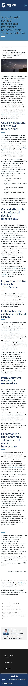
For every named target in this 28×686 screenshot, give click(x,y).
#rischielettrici (14, 613)
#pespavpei (5, 613)
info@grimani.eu (8, 668)
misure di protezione (19, 268)
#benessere (5, 604)
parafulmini (4, 274)
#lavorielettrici (15, 607)
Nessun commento (7, 57)
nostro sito (4, 114)
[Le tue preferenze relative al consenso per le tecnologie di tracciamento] (7, 683)
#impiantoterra (6, 607)
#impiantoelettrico (15, 604)
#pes (12, 610)
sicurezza (4, 619)
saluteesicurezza (20, 616)
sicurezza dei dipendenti (16, 467)
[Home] (9, 5)
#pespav (18, 610)
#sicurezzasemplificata (8, 616)
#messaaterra (5, 610)
